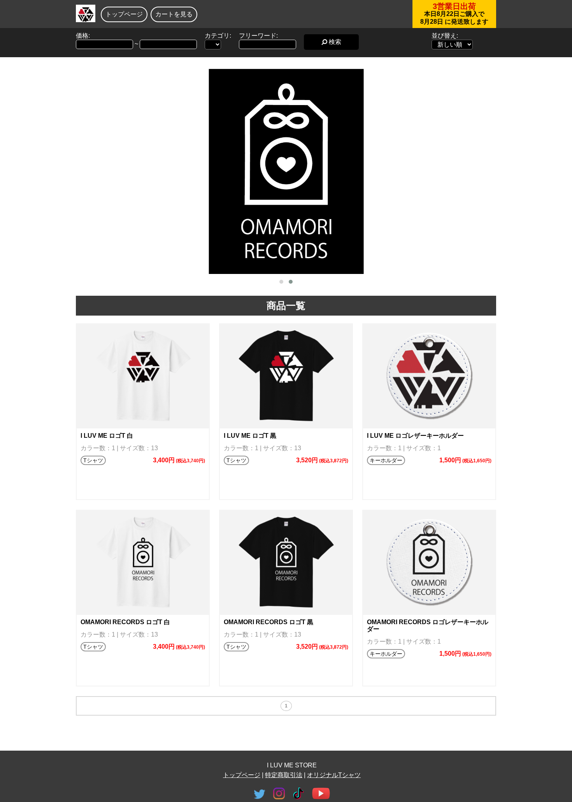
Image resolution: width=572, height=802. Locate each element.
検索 (334, 42)
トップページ (124, 14)
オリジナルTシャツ (334, 775)
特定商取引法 (283, 775)
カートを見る (174, 14)
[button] (281, 282)
